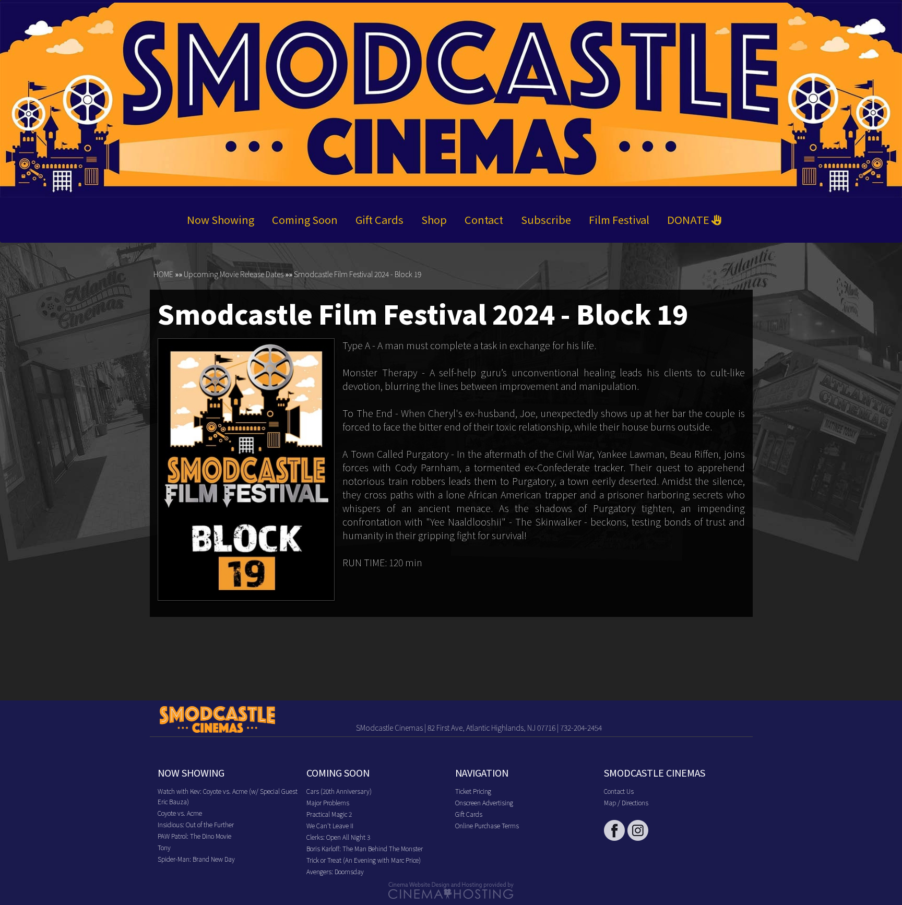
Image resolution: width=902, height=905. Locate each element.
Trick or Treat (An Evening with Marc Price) (363, 859)
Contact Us (619, 791)
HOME (163, 274)
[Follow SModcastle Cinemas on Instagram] (637, 830)
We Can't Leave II (329, 825)
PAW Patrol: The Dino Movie (194, 835)
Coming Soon (305, 219)
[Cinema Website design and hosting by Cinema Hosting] (451, 889)
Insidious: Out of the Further (196, 824)
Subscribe (546, 219)
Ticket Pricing (473, 791)
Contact (484, 219)
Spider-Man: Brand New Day (196, 858)
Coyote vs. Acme (180, 812)
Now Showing (220, 219)
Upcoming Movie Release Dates (233, 274)
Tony (164, 847)
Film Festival (619, 219)
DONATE (689, 219)
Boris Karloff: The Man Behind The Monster (364, 848)
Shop (434, 219)
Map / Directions (626, 802)
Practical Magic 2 (329, 813)
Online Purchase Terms (487, 825)
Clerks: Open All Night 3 (338, 836)
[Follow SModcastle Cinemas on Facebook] (614, 830)
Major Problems (327, 802)
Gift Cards (379, 219)
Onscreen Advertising (484, 802)
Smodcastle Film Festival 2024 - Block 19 (357, 274)
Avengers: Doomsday (335, 871)
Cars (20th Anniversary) (339, 791)
